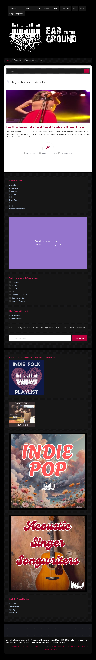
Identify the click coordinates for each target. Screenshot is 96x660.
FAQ (13, 291)
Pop (74, 8)
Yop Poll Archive (18, 301)
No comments (67, 153)
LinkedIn (13, 612)
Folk (55, 8)
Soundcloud (14, 606)
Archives (15, 285)
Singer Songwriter (16, 14)
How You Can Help (19, 295)
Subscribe (79, 338)
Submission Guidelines (21, 298)
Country (47, 8)
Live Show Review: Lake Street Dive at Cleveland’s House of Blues (45, 127)
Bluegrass (36, 8)
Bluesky (12, 603)
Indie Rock (65, 8)
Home (8, 60)
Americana (24, 8)
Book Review (14, 315)
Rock (82, 8)
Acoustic (12, 8)
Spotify (12, 609)
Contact (15, 288)
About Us (15, 282)
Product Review (15, 318)
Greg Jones (30, 153)
